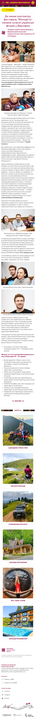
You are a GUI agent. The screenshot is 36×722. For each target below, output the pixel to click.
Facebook (7, 691)
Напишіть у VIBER (9, 679)
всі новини (9, 10)
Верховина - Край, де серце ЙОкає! (11, 650)
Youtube (6, 698)
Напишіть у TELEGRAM (10, 682)
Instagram (7, 694)
